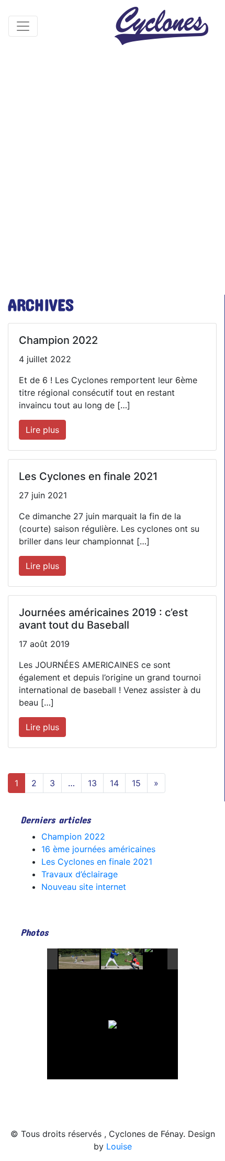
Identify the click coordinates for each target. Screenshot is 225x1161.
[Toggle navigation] (23, 26)
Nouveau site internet (83, 886)
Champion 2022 (73, 836)
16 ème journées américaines (98, 849)
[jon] (122, 959)
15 (136, 783)
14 (114, 783)
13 (92, 783)
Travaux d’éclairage (79, 874)
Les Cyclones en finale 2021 (96, 861)
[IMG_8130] (79, 960)
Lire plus (42, 430)
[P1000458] (165, 959)
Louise (119, 1146)
